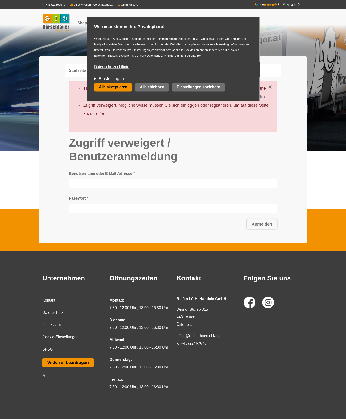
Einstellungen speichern (198, 87)
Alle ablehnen (152, 87)
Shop (82, 23)
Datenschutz (52, 312)
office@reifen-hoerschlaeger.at (93, 4)
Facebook (249, 302)
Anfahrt (291, 4)
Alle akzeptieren (113, 87)
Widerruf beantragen (68, 362)
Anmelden (262, 224)
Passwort (78, 198)
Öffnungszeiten (130, 4)
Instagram (268, 302)
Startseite (77, 70)
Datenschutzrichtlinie (111, 67)
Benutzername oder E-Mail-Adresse (102, 174)
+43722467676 (55, 4)
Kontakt (48, 300)
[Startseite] (56, 23)
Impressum (51, 325)
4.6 (262, 4)
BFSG (47, 349)
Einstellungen (111, 79)
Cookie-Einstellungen (60, 337)
